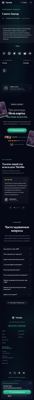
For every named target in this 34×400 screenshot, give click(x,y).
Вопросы (4, 337)
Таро (3, 334)
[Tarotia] (6, 2)
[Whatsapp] (9, 53)
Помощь (20, 337)
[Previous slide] (10, 207)
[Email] (30, 53)
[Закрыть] (30, 383)
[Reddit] (25, 53)
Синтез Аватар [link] (25, 18)
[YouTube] (19, 373)
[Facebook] (4, 53)
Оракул (4, 342)
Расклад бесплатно (18, 130)
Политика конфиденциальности (7, 356)
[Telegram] (19, 53)
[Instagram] (14, 373)
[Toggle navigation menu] (31, 2)
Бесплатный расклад (18, 392)
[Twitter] (14, 53)
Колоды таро (5, 340)
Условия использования (6, 352)
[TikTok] (10, 373)
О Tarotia (4, 360)
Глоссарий (21, 334)
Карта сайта (5, 363)
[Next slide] (23, 207)
